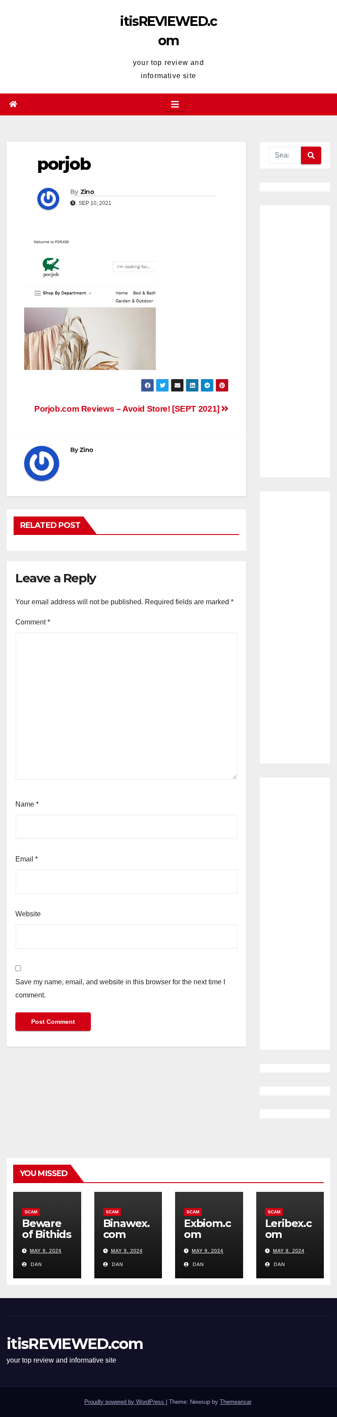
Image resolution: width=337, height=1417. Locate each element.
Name (27, 804)
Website (28, 914)
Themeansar (235, 1402)
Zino (87, 192)
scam (31, 1211)
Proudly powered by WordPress (125, 1402)
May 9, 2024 (45, 1250)
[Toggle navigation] (175, 104)
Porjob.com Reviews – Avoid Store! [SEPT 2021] (127, 408)
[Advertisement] (295, 341)
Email (26, 859)
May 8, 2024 (289, 1250)
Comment (32, 622)
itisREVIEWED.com (75, 1343)
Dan (35, 1264)
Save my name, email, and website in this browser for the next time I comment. (120, 988)
